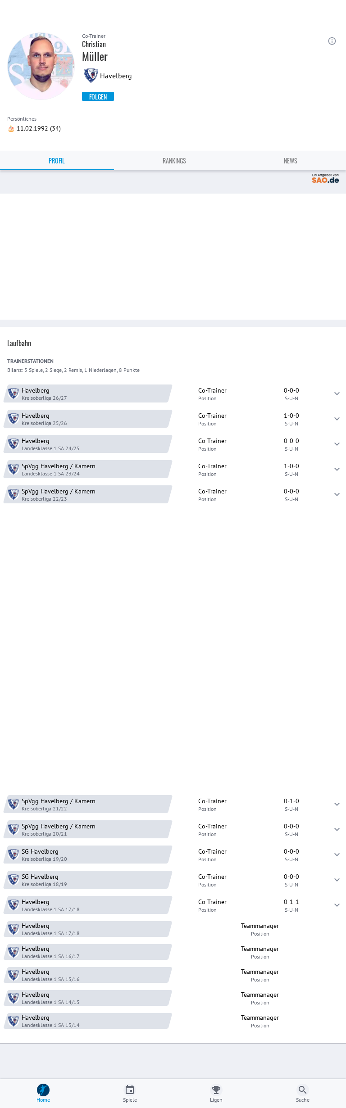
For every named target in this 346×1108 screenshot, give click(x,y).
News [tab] (290, 160)
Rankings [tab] (174, 160)
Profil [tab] (57, 160)
